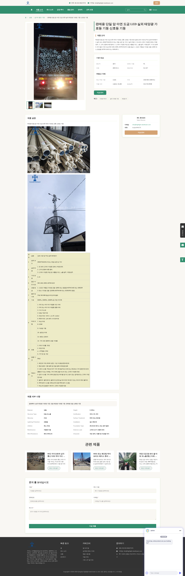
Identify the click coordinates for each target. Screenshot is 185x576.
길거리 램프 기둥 (39, 17)
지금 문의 (100, 92)
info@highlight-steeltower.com (104, 3)
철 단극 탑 (86, 548)
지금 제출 (92, 526)
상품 (30, 17)
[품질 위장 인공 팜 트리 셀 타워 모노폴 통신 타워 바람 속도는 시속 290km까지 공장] (127, 461)
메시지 (31, 508)
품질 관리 (70, 9)
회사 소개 (50, 9)
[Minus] (180, 530)
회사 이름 (96, 487)
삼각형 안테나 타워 (88, 551)
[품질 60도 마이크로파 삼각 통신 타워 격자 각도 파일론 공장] (36, 461)
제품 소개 (39, 9)
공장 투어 (60, 9)
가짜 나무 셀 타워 (88, 560)
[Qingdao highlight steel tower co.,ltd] (28, 3)
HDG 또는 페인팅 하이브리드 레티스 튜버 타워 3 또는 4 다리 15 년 (102, 456)
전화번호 (31, 497)
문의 (156, 3)
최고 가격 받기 (53, 468)
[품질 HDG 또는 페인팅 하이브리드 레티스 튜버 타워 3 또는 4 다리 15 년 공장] (82, 461)
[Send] (180, 573)
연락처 (80, 9)
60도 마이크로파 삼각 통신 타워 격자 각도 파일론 (56, 456)
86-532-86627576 (80, 3)
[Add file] (146, 573)
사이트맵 (119, 571)
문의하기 (63, 557)
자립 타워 (86, 557)
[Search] (145, 9)
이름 (31, 487)
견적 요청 (89, 9)
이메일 (96, 497)
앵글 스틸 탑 (86, 554)
